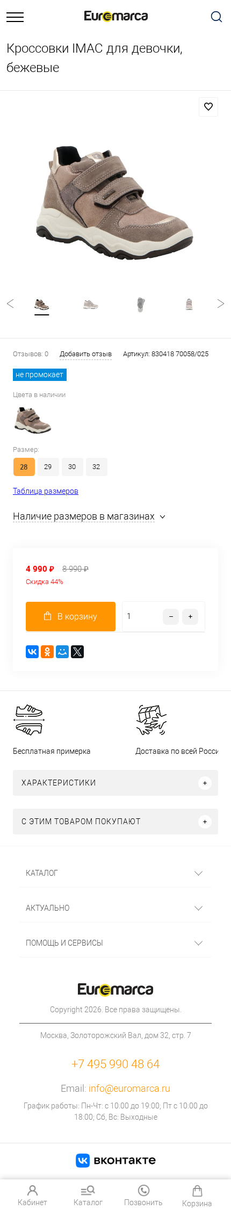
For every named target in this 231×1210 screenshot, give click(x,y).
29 (48, 467)
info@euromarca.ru (129, 1088)
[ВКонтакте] (32, 651)
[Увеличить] (115, 203)
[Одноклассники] (47, 651)
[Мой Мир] (62, 651)
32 (96, 467)
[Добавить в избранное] (208, 107)
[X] (77, 651)
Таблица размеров (45, 491)
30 (72, 467)
